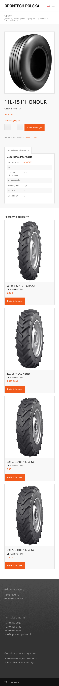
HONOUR (27, 162)
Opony (8, 15)
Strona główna (19, 18)
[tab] (18, 150)
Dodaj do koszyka (34, 127)
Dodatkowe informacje (18, 150)
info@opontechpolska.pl (17, 634)
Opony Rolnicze (40, 18)
